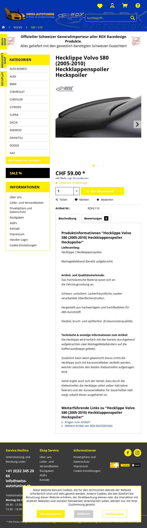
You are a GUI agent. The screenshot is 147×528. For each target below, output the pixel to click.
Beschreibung (67, 218)
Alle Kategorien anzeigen (24, 160)
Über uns (16, 197)
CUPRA (14, 115)
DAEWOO (16, 130)
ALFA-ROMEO (18, 69)
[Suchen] (133, 18)
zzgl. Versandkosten (78, 178)
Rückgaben (17, 217)
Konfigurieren (115, 514)
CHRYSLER (16, 99)
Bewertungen (95, 218)
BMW (13, 84)
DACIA (14, 122)
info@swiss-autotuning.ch (18, 483)
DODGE (14, 145)
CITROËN (15, 107)
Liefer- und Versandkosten (27, 202)
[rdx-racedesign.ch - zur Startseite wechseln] (45, 13)
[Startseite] (3, 27)
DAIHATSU (16, 138)
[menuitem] (99, 6)
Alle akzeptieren (50, 514)
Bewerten (106, 199)
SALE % (16, 173)
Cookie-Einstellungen (23, 245)
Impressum (17, 234)
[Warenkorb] (125, 5)
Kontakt (15, 228)
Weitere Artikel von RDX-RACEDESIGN (88, 426)
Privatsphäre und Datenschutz (21, 210)
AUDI (13, 76)
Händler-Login (19, 239)
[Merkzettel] (99, 6)
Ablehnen (83, 514)
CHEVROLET (17, 92)
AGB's (13, 223)
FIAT (12, 153)
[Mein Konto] (112, 5)
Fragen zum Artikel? (77, 422)
